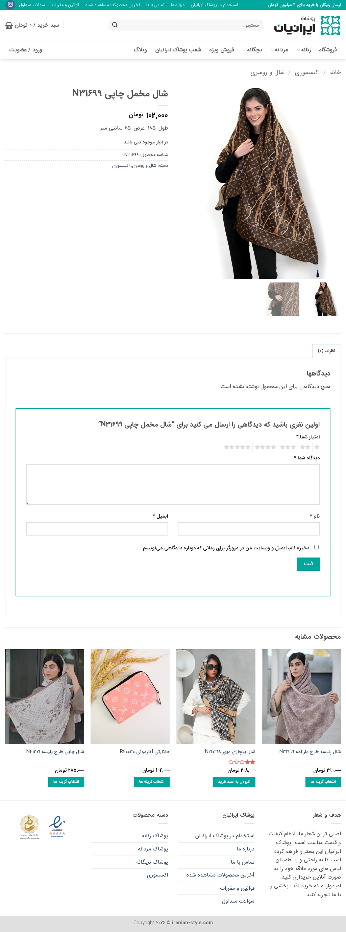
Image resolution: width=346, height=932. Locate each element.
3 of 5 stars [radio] (289, 447)
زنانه (306, 50)
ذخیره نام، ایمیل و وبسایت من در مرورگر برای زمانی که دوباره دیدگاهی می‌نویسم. (225, 548)
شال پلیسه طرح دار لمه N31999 (310, 752)
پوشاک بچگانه (152, 862)
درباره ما (177, 5)
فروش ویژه (221, 50)
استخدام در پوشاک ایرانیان (214, 5)
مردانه (281, 50)
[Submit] (115, 25)
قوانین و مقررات (65, 5)
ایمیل (160, 516)
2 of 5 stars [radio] (306, 447)
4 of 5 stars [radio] (266, 447)
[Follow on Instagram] (10, 5)
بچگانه (254, 50)
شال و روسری (268, 72)
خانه (335, 72)
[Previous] (341, 724)
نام (315, 516)
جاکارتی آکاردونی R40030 (145, 752)
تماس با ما (155, 5)
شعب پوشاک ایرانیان (178, 50)
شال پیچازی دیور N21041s (230, 752)
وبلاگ (140, 50)
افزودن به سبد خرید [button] (234, 782)
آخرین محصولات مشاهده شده (112, 5)
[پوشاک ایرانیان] (307, 25)
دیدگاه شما (307, 458)
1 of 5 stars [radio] (317, 447)
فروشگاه (328, 50)
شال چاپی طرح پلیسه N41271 (55, 752)
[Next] (5, 724)
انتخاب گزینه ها (323, 782)
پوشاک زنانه (155, 836)
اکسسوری (307, 72)
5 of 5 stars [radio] (238, 447)
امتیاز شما (308, 437)
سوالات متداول (32, 5)
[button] (32, 25)
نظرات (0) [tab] (327, 351)
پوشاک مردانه (153, 849)
